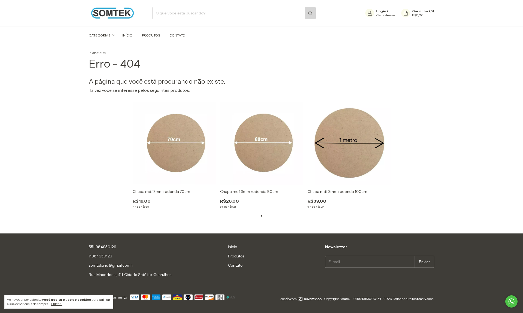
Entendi (56, 304)
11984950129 (100, 256)
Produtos (151, 35)
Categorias (99, 35)
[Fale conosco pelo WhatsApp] (511, 301)
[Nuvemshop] (301, 300)
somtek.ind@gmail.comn (111, 265)
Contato (177, 35)
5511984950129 (102, 246)
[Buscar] (310, 13)
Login (381, 11)
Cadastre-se (385, 15)
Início (127, 35)
